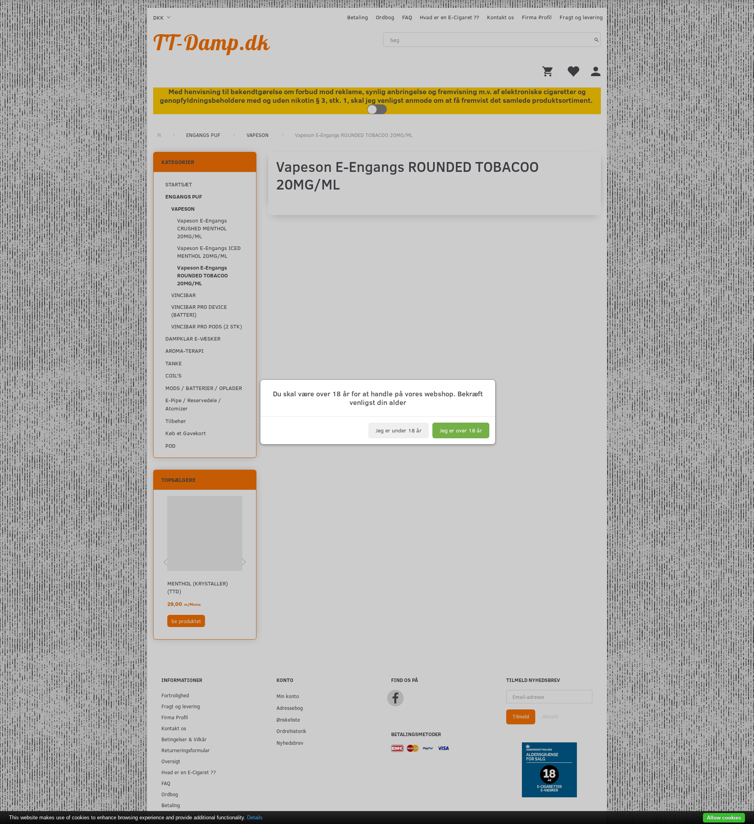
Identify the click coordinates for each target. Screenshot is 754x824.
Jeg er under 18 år (398, 430)
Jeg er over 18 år (460, 430)
